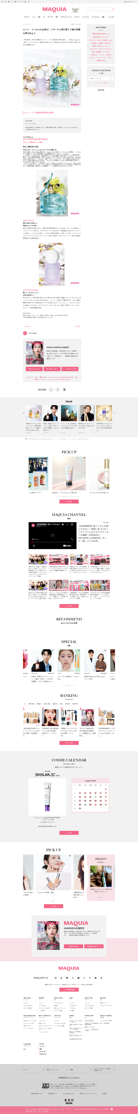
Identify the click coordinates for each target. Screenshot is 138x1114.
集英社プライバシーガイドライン (88, 1093)
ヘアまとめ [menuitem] (72, 1008)
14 (101, 797)
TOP (26, 439)
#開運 (40, 377)
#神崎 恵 (94, 46)
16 (75, 801)
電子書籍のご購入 (52, 369)
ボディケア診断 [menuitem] (89, 1008)
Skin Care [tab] (31, 704)
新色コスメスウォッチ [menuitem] (59, 1008)
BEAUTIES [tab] (75, 704)
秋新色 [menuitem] (56, 1005)
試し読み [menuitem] (41, 1044)
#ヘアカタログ (106, 52)
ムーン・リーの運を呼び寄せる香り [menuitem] (91, 1030)
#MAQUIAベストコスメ (101, 37)
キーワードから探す (101, 82)
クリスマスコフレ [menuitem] (58, 1003)
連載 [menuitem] (103, 17)
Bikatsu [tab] (55, 704)
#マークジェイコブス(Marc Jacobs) (60, 379)
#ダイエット (92, 57)
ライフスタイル (27, 24)
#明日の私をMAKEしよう (101, 34)
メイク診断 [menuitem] (41, 1010)
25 (85, 804)
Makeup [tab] (39, 704)
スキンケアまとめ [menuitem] (27, 1005)
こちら (84, 1088)
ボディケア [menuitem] (50, 17)
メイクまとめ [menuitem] (42, 1005)
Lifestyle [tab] (67, 704)
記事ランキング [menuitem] (27, 1025)
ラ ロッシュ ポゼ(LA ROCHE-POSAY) (47, 818)
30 (75, 808)
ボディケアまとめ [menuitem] (89, 1005)
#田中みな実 (107, 43)
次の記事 (77, 326)
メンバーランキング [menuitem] (28, 1028)
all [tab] (25, 704)
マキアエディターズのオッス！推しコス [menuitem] (76, 1021)
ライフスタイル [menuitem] (96, 17)
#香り (76, 377)
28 (101, 804)
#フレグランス (30, 377)
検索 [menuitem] (24, 1049)
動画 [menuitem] (40, 1049)
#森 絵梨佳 (94, 43)
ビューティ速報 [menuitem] (58, 1010)
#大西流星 (100, 43)
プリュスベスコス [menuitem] (43, 1032)
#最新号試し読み (101, 60)
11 (85, 797)
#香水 (45, 377)
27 (96, 804)
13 (95, 797)
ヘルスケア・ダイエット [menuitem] (106, 1005)
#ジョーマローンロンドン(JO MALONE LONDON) (61, 377)
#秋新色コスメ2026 (108, 40)
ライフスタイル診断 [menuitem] (59, 1025)
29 (106, 804)
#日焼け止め (94, 54)
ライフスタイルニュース (44, 439)
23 (75, 804)
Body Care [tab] (47, 704)
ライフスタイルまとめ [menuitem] (59, 1023)
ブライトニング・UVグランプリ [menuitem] (46, 1029)
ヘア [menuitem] (44, 17)
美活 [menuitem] (57, 17)
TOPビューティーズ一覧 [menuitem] (29, 1020)
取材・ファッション (52, 1069)
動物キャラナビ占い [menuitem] (90, 1027)
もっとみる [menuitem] (111, 17)
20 (96, 801)
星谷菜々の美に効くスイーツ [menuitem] (76, 1036)
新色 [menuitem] (39, 17)
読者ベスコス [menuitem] (42, 1023)
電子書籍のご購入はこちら (94, 946)
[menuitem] (30, 999)
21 (101, 801)
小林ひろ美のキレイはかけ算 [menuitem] (76, 1025)
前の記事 (27, 326)
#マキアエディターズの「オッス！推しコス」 (101, 49)
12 (90, 797)
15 (106, 797)
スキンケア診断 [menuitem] (27, 1008)
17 (80, 801)
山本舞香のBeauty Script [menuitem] (75, 1039)
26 (90, 804)
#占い (36, 377)
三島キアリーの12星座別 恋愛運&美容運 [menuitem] (92, 1024)
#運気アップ (38, 379)
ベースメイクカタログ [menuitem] (44, 1008)
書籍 (71, 1069)
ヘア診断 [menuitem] (71, 1010)
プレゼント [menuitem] (77, 17)
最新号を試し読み (34, 369)
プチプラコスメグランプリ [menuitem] (45, 1025)
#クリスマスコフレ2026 (95, 40)
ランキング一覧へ (69, 743)
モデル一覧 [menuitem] (42, 1051)
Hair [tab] (61, 704)
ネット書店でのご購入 (70, 369)
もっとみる (69, 501)
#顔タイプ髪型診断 (96, 52)
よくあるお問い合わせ (68, 1093)
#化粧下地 (108, 54)
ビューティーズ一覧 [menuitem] (28, 1023)
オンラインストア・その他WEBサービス (102, 1069)
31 (80, 808)
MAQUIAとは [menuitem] (43, 1054)
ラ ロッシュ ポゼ (48, 819)
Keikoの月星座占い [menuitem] (89, 1020)
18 (85, 801)
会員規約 (104, 1093)
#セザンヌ (110, 57)
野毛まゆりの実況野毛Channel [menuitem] (75, 1032)
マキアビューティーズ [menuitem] (66, 17)
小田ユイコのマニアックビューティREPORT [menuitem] (76, 1029)
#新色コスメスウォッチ (104, 46)
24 (80, 804)
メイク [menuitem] (33, 17)
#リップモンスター (101, 57)
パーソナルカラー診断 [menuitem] (105, 1020)
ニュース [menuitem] (25, 1003)
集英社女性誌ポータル (129, 1)
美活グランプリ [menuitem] (104, 1003)
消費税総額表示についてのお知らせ (69, 1077)
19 (90, 801)
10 (80, 797)
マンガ (25, 1069)
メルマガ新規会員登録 (69, 989)
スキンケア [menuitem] (27, 17)
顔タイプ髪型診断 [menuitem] (104, 1023)
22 (106, 801)
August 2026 (90, 781)
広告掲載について (52, 1093)
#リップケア (101, 54)
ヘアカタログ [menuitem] (72, 1005)
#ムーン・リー (46, 379)
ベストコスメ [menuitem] (85, 17)
